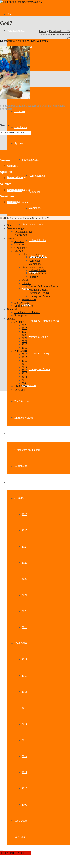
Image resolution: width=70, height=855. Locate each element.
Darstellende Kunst (32, 224)
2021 (24, 594)
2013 (24, 740)
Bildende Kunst (30, 159)
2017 (24, 675)
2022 (24, 578)
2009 (24, 804)
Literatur (26, 283)
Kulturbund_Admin (39, 105)
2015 (24, 707)
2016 (24, 691)
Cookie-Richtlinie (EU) (19, 202)
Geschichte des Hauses (27, 449)
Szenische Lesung (39, 353)
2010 (24, 788)
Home (42, 31)
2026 (24, 514)
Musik (25, 288)
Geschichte (20, 127)
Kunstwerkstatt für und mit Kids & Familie (55, 33)
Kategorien (20, 234)
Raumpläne (20, 465)
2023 (24, 562)
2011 (24, 772)
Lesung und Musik (39, 369)
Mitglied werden (23, 417)
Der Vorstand (21, 401)
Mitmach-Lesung (38, 336)
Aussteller (34, 191)
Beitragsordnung (15, 190)
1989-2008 (20, 820)
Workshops (35, 207)
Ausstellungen (37, 175)
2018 (24, 659)
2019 (24, 627)
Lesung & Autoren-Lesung (44, 320)
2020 (24, 611)
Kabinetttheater (37, 240)
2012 (24, 756)
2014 (24, 723)
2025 (24, 530)
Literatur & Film (38, 273)
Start (9, 14)
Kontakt (19, 241)
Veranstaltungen (16, 30)
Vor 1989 (19, 836)
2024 (24, 546)
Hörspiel (33, 276)
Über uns (19, 111)
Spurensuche (29, 385)
